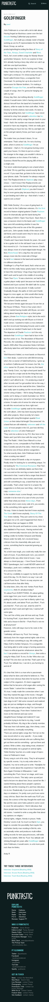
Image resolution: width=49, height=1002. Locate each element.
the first (41, 208)
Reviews (15, 919)
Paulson (40, 211)
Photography (22, 984)
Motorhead (13, 253)
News (14, 912)
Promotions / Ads (23, 988)
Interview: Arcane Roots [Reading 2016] (19, 873)
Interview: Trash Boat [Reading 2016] (18, 876)
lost (12, 259)
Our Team (22, 914)
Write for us (22, 990)
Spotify (19, 969)
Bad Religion (21, 316)
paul (8, 24)
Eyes (15, 278)
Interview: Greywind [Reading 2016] (17, 870)
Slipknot (29, 180)
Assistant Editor (22, 934)
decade (7, 37)
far (41, 116)
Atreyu (15, 52)
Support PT (23, 919)
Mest (38, 52)
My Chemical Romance (26, 466)
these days (30, 501)
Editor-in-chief (23, 930)
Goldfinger (8, 40)
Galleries (22, 910)
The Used (8, 513)
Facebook (19, 957)
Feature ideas (22, 993)
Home (14, 910)
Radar (14, 914)
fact (5, 653)
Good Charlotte (25, 52)
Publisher (21, 928)
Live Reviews (22, 982)
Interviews (22, 912)
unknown (31, 424)
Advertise (22, 917)
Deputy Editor (22, 932)
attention (33, 116)
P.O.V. (14, 917)
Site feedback (23, 995)
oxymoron (8, 590)
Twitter (19, 954)
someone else (14, 491)
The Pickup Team (18, 943)
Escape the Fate (19, 87)
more (44, 3)
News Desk (23, 941)
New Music (21, 980)
